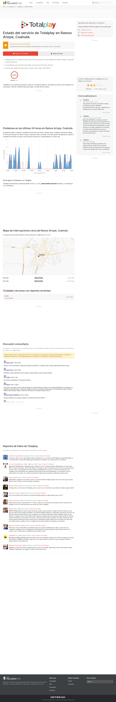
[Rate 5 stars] (101, 85)
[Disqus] (38, 381)
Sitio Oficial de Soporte (87, 35)
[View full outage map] (38, 256)
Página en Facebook (87, 32)
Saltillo (48, 235)
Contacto (65, 2)
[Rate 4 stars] (97, 85)
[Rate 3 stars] (94, 85)
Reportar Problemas (21, 53)
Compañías (39, 2)
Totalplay (19, 6)
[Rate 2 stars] (91, 85)
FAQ (47, 2)
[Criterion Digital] (58, 697)
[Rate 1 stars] (88, 85)
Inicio (31, 2)
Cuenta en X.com (86, 30)
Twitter (70, 681)
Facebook (71, 684)
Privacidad (55, 2)
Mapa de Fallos (58, 53)
